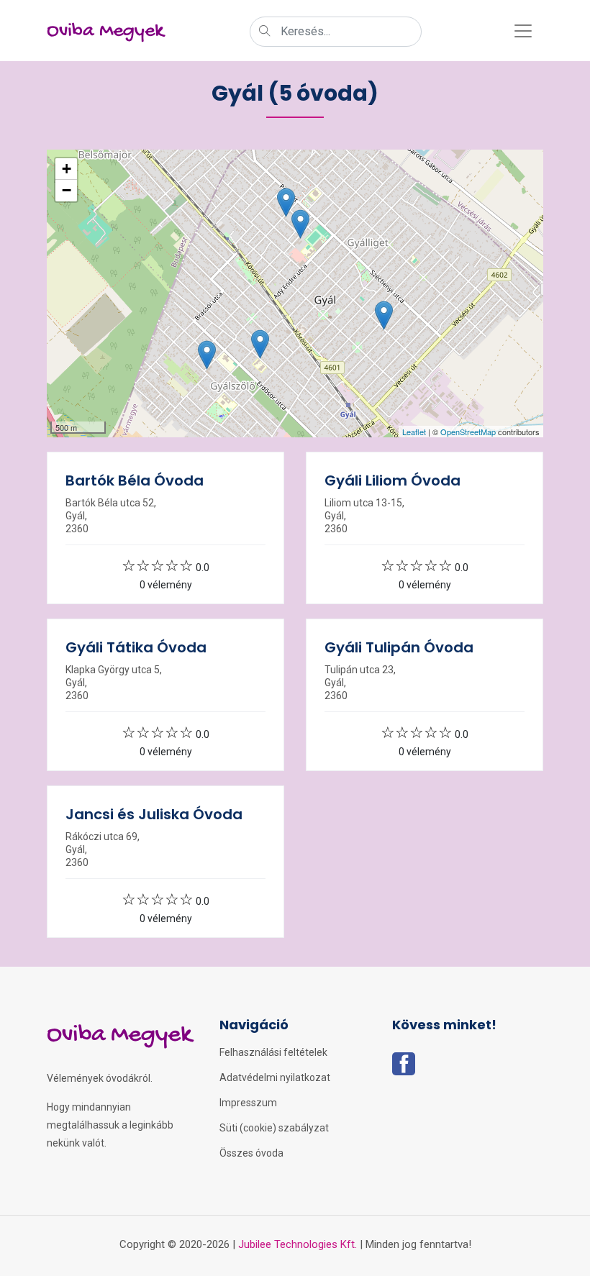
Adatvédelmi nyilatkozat (274, 1077)
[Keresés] (265, 32)
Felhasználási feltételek (273, 1052)
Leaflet (414, 431)
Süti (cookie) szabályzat (274, 1128)
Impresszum (248, 1102)
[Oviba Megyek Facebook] (403, 1068)
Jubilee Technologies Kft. (297, 1244)
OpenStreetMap (468, 431)
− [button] (66, 190)
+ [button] (66, 169)
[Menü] (523, 31)
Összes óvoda (251, 1153)
